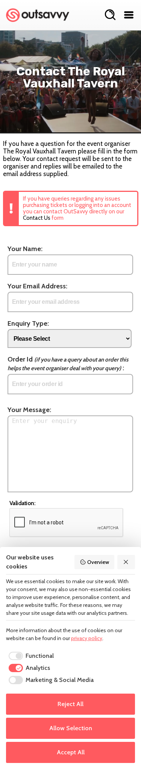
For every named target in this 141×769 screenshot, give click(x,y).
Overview (98, 562)
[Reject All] (126, 562)
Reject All (70, 704)
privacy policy (86, 638)
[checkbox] (30, 655)
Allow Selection (70, 728)
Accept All (71, 752)
